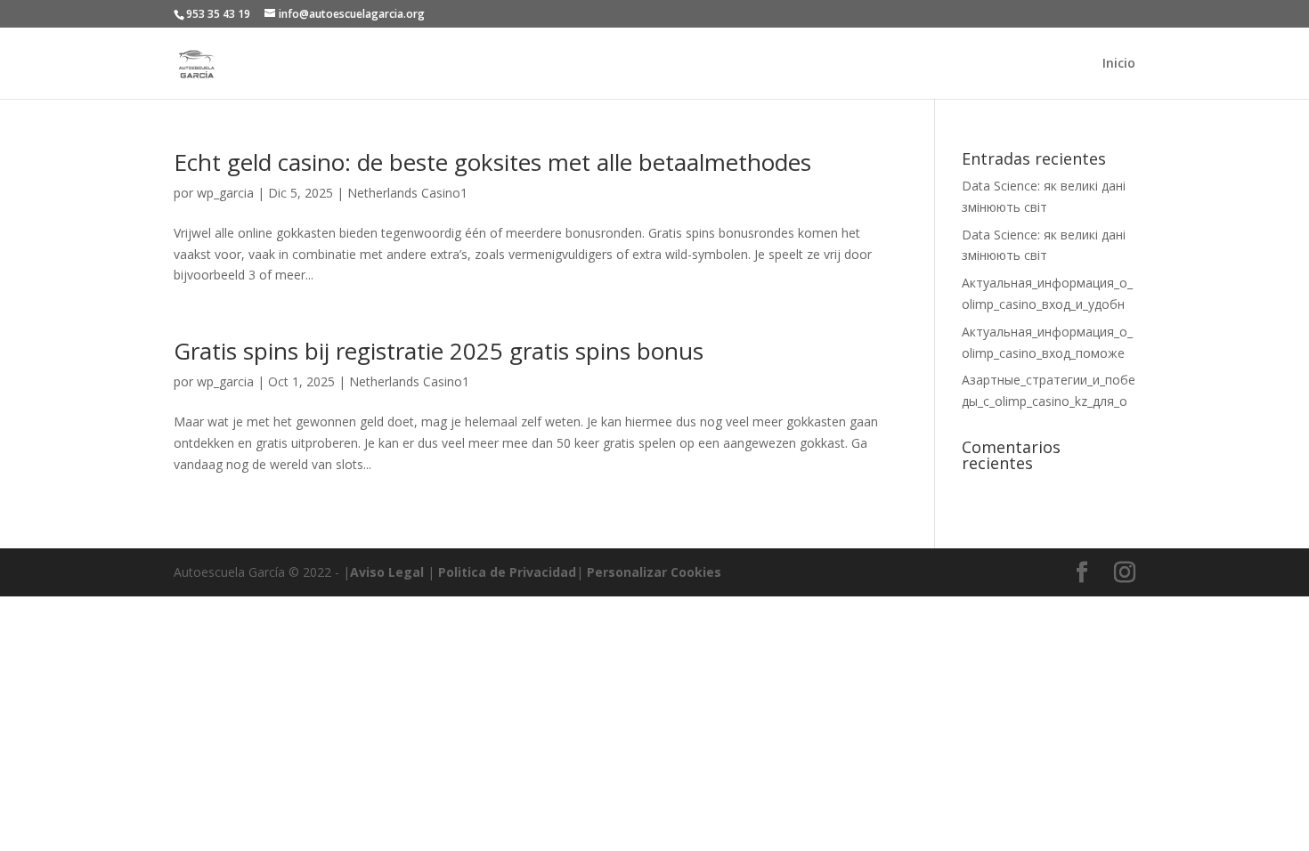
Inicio (1118, 64)
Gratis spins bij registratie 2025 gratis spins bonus (438, 351)
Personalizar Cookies (654, 571)
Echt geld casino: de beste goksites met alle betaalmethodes (492, 162)
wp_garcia (225, 192)
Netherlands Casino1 (407, 192)
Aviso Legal (387, 571)
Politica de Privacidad (507, 571)
